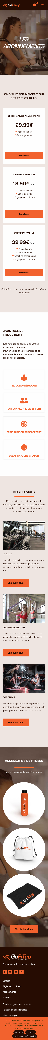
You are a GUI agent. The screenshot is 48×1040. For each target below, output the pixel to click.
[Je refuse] (45, 1028)
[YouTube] (16, 972)
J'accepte (19, 1032)
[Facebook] (5, 972)
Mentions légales (11, 1015)
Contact (6, 980)
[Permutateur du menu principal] (42, 5)
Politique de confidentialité (15, 1009)
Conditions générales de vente (17, 1004)
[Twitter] (10, 972)
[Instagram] (21, 972)
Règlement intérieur (12, 986)
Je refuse (31, 1032)
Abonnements (9, 991)
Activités (7, 997)
